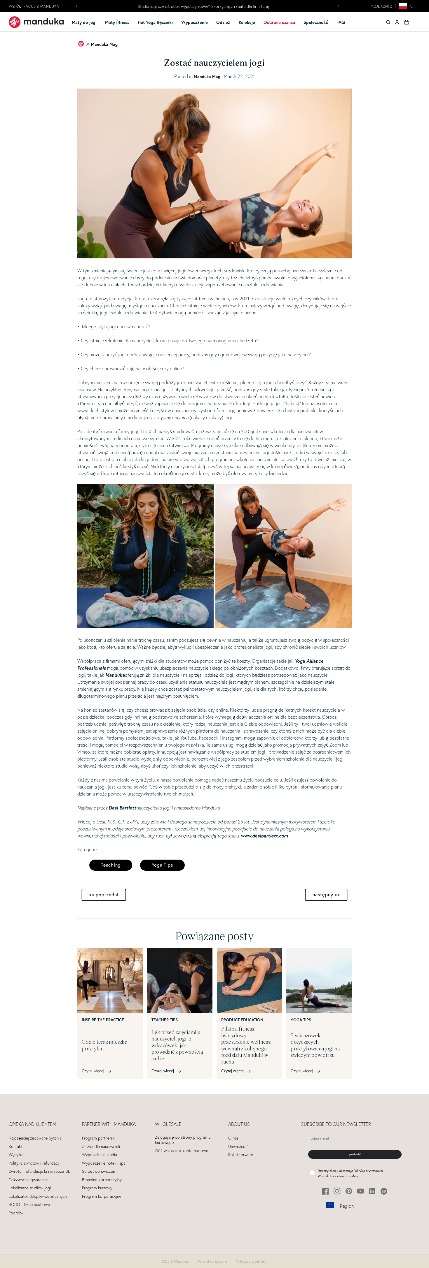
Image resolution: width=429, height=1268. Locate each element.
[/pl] (36, 22)
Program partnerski (99, 1138)
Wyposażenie (194, 22)
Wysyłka (16, 1154)
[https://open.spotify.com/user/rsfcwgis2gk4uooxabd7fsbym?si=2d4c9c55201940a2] (384, 1191)
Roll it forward (240, 1154)
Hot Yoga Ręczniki (155, 22)
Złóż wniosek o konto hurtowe (181, 1150)
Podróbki (17, 1213)
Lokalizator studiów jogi (30, 1188)
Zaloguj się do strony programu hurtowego (182, 1140)
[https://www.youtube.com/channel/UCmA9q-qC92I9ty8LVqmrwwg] (360, 1191)
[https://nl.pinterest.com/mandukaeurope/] (349, 1191)
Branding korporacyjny (102, 1179)
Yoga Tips (162, 865)
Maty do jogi (84, 22)
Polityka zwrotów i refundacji (34, 1163)
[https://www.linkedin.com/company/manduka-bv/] (372, 1191)
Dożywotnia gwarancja (28, 1179)
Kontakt (15, 1146)
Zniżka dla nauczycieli (101, 1146)
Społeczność (316, 22)
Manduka (115, 675)
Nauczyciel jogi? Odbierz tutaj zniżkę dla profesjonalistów (203, 6)
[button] (86, 22)
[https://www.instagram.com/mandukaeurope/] (337, 1191)
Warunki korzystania (212, 1261)
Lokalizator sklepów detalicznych (38, 1196)
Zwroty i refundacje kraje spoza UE (39, 1171)
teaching (111, 865)
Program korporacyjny (101, 1196)
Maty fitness (117, 22)
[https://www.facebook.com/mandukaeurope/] (325, 1191)
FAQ (340, 22)
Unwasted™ (238, 1146)
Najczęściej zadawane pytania (35, 1138)
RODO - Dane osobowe (29, 1204)
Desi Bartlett (122, 808)
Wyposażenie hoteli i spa (103, 1163)
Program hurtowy (97, 1188)
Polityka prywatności (251, 1261)
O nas (233, 1138)
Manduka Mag (104, 44)
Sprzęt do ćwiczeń (98, 1171)
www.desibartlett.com (264, 836)
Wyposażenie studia (99, 1154)
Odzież (223, 22)
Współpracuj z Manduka (34, 6)
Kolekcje (247, 22)
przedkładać (355, 1154)
